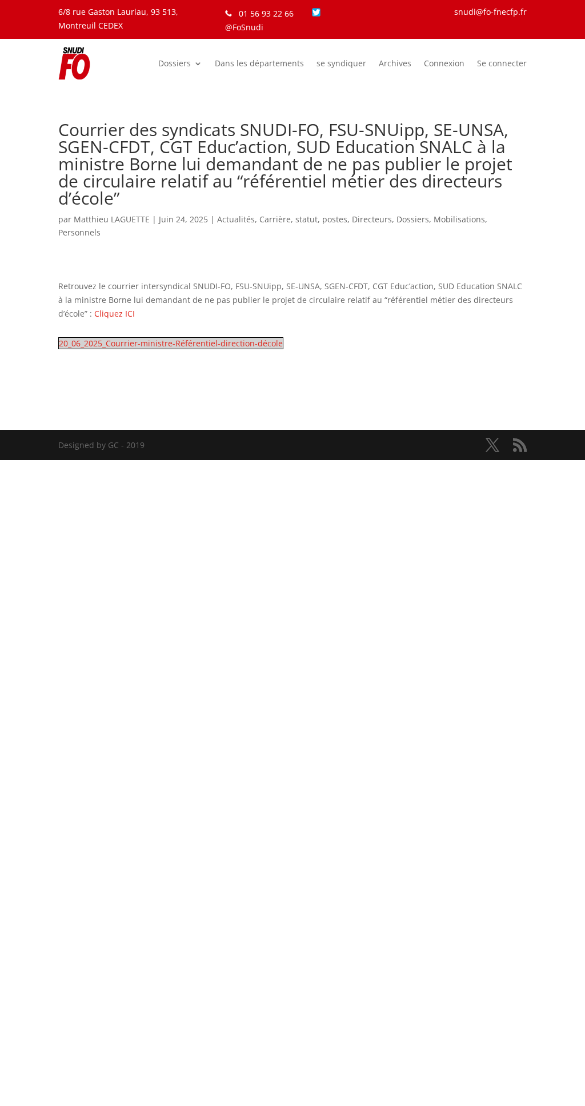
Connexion (444, 63)
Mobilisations (459, 219)
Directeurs (372, 219)
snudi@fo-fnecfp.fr (490, 11)
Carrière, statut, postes (303, 219)
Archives (395, 63)
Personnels (79, 232)
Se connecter (502, 63)
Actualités (236, 219)
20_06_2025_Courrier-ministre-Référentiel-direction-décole (171, 343)
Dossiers (174, 63)
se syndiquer (341, 63)
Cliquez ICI (114, 313)
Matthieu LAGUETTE (112, 219)
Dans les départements (259, 63)
